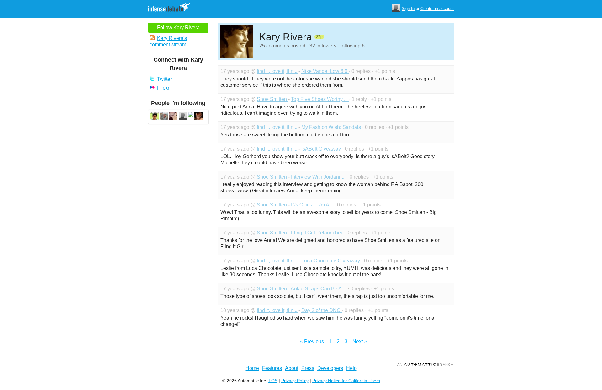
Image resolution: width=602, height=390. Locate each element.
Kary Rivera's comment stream (168, 41)
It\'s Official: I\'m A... (312, 204)
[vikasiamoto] (154, 117)
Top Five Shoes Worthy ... (320, 99)
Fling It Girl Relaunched (318, 232)
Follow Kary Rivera (178, 27)
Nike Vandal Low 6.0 (325, 71)
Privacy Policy (295, 380)
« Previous (312, 341)
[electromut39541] (198, 117)
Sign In (408, 8)
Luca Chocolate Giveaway (331, 260)
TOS (272, 380)
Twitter (164, 79)
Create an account (437, 8)
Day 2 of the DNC (321, 310)
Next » (359, 341)
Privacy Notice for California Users (346, 380)
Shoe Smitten (272, 99)
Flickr (163, 88)
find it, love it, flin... (277, 71)
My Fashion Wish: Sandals (331, 127)
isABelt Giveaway (321, 148)
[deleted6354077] (190, 115)
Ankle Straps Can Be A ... (319, 288)
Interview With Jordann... (319, 176)
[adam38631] (164, 117)
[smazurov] (183, 117)
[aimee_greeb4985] (173, 117)
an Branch (425, 364)
